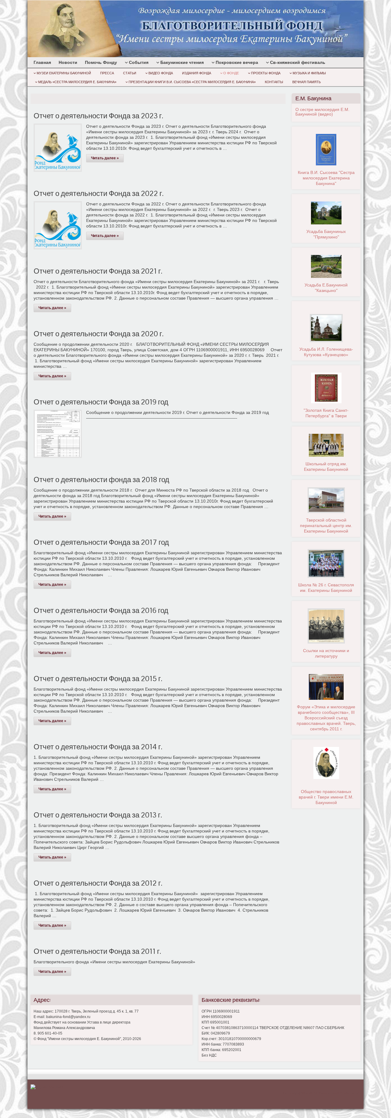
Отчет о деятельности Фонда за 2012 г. (98, 883)
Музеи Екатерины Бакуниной (64, 73)
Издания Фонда (196, 73)
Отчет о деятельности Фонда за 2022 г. (98, 193)
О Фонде (231, 73)
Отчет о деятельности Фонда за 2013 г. (98, 815)
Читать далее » (105, 158)
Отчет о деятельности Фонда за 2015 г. (98, 678)
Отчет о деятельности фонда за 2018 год (101, 479)
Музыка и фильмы (309, 73)
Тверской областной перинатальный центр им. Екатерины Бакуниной (326, 525)
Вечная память (306, 82)
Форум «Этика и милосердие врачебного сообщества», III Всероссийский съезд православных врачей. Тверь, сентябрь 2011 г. (326, 717)
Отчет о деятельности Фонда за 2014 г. (98, 746)
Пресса (107, 73)
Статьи (129, 73)
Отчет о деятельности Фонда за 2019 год (101, 402)
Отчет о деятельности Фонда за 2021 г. (98, 271)
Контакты (274, 82)
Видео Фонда (160, 73)
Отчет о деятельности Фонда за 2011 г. (97, 951)
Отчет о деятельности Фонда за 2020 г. (98, 333)
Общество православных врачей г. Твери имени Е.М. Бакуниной (326, 797)
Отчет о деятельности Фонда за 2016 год (101, 610)
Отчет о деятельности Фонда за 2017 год (101, 542)
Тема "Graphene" (345, 1093)
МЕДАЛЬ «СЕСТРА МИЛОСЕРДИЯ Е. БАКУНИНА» (77, 82)
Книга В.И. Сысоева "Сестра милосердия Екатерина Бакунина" (326, 178)
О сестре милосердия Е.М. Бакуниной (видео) (322, 111)
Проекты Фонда (265, 73)
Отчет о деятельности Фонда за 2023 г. (98, 115)
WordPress (318, 1093)
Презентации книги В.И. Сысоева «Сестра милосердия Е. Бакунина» (192, 82)
